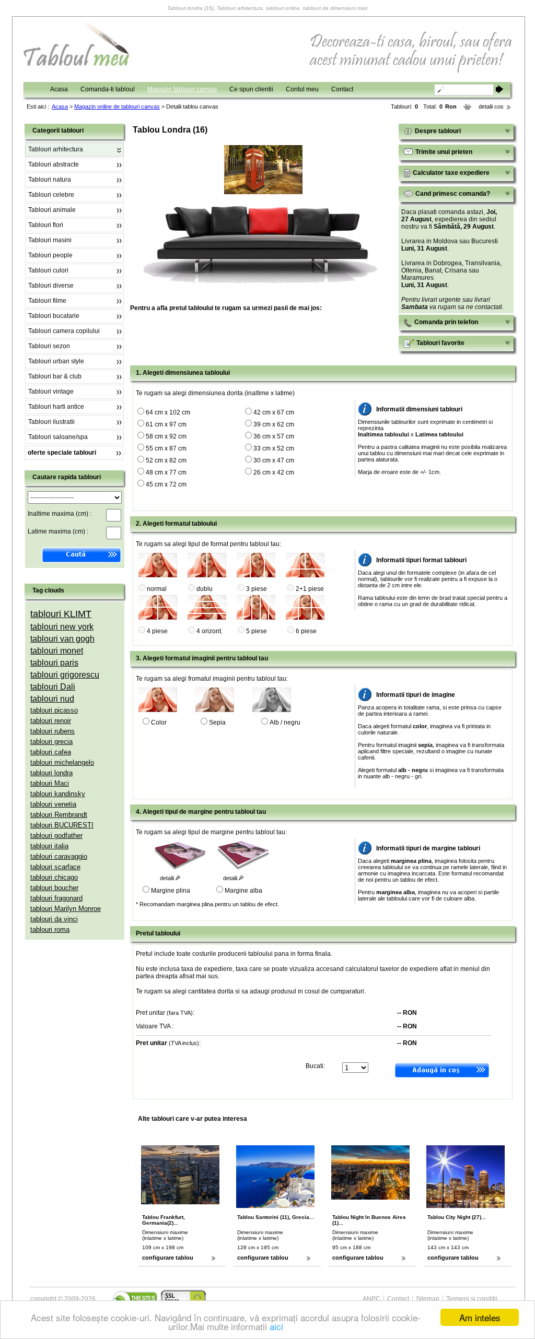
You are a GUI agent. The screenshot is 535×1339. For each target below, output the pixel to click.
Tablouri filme (47, 300)
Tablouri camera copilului (64, 331)
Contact (342, 89)
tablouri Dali (52, 686)
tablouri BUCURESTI (62, 825)
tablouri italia (49, 846)
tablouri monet (56, 650)
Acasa (59, 89)
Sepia (217, 722)
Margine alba (243, 890)
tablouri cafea (50, 752)
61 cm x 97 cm (166, 424)
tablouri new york (62, 626)
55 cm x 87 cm (166, 448)
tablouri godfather (56, 835)
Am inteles (480, 1317)
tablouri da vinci (54, 919)
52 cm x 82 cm (166, 460)
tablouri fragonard (56, 898)
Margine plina (170, 890)
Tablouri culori (48, 270)
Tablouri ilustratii (51, 421)
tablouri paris (54, 662)
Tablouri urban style (56, 361)
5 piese (256, 631)
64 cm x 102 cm (168, 412)
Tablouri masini (50, 240)
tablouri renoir (50, 721)
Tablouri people (50, 255)
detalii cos (491, 106)
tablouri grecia (51, 741)
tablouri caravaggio (58, 856)
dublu (204, 589)
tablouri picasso (54, 710)
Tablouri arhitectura (55, 149)
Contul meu (302, 89)
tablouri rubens (52, 731)
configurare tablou (167, 1257)
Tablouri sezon (49, 346)
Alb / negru (285, 722)
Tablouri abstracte (53, 164)
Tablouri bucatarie (53, 315)
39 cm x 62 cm (273, 424)
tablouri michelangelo (62, 762)
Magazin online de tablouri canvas (117, 106)
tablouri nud (52, 698)
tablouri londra (51, 773)
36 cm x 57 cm (273, 436)
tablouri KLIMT (60, 614)
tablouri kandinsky (57, 794)
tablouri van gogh (62, 638)
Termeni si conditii (471, 1298)
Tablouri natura (49, 179)
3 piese (256, 589)
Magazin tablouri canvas (182, 89)
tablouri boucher (54, 888)
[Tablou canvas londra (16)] (263, 192)
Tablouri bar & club (55, 376)
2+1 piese (310, 589)
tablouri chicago (54, 877)
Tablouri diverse (51, 285)
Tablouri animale (52, 210)
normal (157, 589)
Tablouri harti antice (56, 406)
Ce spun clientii (251, 89)
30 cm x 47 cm (273, 460)
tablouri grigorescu (64, 674)
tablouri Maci (49, 783)
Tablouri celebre (51, 194)
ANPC (371, 1298)
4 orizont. (209, 631)
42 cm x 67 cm (273, 412)
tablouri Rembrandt (58, 815)
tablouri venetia (53, 804)
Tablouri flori (45, 225)
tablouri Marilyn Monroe (65, 909)
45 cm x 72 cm (166, 484)
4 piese (157, 631)
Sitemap (427, 1298)
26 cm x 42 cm (273, 472)
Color (159, 722)
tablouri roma (49, 929)
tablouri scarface (55, 867)
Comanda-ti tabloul (107, 89)
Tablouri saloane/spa (58, 437)
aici (276, 1326)
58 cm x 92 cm (166, 436)
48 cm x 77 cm (166, 472)
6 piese (306, 631)
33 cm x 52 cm (273, 448)
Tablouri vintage (51, 391)
